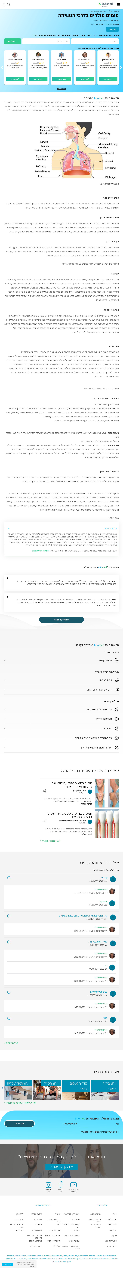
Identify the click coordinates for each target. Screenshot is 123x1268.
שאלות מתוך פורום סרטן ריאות (99, 862)
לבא (2, 1088)
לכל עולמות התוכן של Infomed (21, 1102)
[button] (8, 4)
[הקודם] (121, 67)
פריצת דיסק (19, 1219)
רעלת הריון (76, 1219)
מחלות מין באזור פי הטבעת (16, 1226)
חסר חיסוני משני (54, 1230)
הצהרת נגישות (112, 1225)
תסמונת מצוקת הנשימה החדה (71, 1226)
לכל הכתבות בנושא (51, 840)
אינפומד (116, 11)
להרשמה (19, 1123)
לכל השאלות (12, 1043)
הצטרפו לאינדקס (111, 1219)
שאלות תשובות (95, 1214)
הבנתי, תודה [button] (7, 1264)
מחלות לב (56, 1246)
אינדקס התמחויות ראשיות (94, 1220)
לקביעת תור (108, 79)
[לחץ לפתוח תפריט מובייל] (118, 4)
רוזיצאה (57, 1214)
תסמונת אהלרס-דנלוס (52, 1235)
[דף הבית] (105, 4)
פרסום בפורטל (112, 1246)
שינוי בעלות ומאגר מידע (111, 1242)
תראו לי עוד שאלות (61, 619)
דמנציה (77, 1230)
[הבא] (2, 67)
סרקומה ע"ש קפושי (53, 1241)
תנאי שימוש (113, 1230)
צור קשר (114, 1235)
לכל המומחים (61, 89)
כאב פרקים (19, 1230)
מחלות (110, 11)
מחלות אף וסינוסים (35, 1241)
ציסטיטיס (38, 1225)
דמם (58, 1225)
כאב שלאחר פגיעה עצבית (53, 1220)
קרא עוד (112, 29)
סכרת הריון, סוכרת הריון (72, 1214)
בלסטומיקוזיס (37, 1230)
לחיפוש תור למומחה (40, 550)
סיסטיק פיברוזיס (36, 1214)
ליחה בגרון (19, 1214)
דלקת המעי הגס (36, 1246)
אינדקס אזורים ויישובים (96, 1226)
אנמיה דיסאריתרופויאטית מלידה (71, 1247)
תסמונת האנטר (74, 1241)
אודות (115, 1214)
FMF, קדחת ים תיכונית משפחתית (34, 1236)
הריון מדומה (38, 1219)
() (106, 62)
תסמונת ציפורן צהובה (72, 1235)
